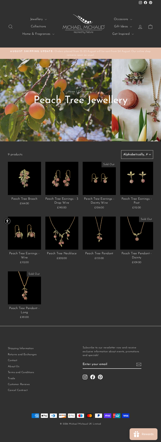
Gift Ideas (121, 26)
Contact (12, 360)
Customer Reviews (19, 384)
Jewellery (37, 19)
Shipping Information (21, 348)
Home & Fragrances (36, 34)
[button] (7, 221)
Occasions (121, 19)
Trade (11, 378)
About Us (13, 366)
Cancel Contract (17, 390)
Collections (38, 26)
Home (71, 91)
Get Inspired (121, 34)
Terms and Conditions (21, 372)
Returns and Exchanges (22, 354)
